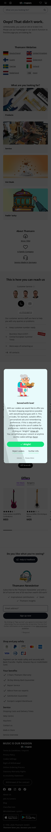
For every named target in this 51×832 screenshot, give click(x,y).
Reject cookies (18, 451)
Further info (34, 451)
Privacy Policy (29, 458)
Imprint (19, 458)
